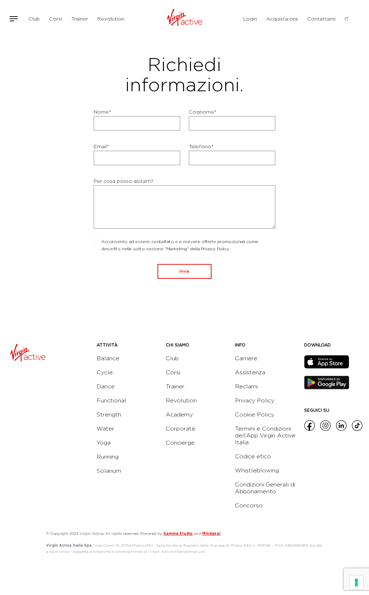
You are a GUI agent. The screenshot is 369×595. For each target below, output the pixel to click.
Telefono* (201, 146)
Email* (101, 146)
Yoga (104, 442)
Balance (108, 358)
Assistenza (250, 372)
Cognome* (203, 112)
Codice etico (253, 456)
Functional (111, 400)
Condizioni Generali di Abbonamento (265, 488)
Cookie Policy (254, 414)
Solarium (109, 470)
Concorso (249, 505)
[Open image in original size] (184, 18)
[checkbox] (96, 241)
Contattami (321, 19)
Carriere (246, 358)
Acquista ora (282, 19)
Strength (109, 414)
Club (34, 19)
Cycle (105, 372)
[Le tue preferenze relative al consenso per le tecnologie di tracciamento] (356, 582)
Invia (184, 271)
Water (105, 428)
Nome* (102, 112)
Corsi (55, 19)
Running (108, 456)
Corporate (180, 428)
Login (250, 19)
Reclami (246, 386)
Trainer (79, 19)
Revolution (110, 19)
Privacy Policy (254, 400)
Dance (106, 386)
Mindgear (211, 533)
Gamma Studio (178, 533)
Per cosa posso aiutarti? (124, 181)
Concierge (180, 442)
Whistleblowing (257, 470)
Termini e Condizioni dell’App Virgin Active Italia (265, 435)
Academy (179, 414)
